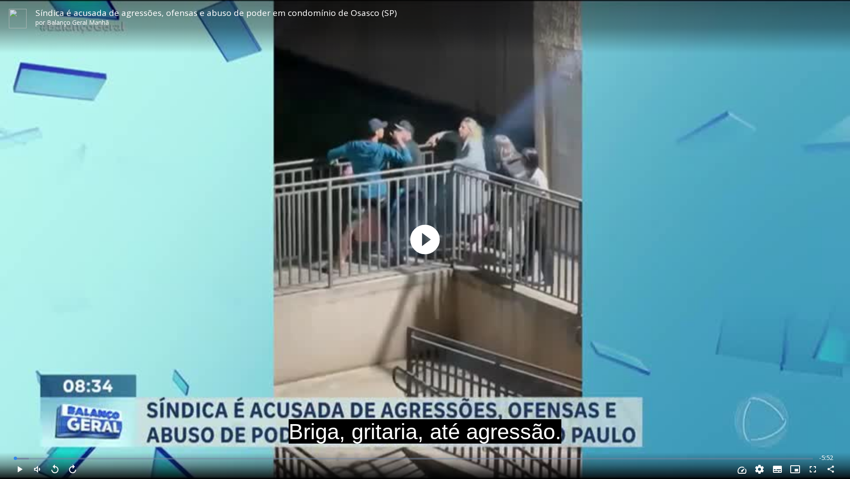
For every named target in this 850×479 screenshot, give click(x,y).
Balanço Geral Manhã (78, 22)
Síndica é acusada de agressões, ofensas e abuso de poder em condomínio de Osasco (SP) (216, 13)
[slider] (414, 459)
